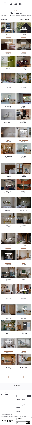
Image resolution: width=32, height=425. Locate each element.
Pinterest (24, 401)
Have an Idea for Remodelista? (18, 411)
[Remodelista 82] (6, 2)
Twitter (24, 405)
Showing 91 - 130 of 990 (4, 19)
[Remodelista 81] (5, 2)
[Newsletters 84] (9, 2)
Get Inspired (16, 10)
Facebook (24, 404)
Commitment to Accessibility (18, 408)
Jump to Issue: (22, 19)
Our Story (17, 401)
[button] (21, 2)
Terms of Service (17, 404)
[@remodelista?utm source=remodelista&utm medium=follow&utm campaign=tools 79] (2, 2)
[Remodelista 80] (3, 2)
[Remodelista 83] (7, 2)
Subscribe (28, 422)
